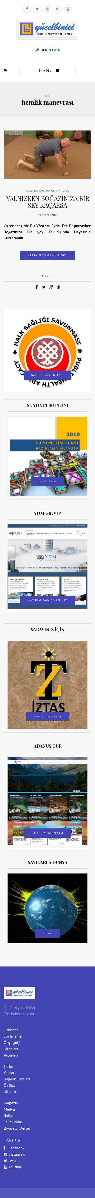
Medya (9, 1109)
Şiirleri (9, 1066)
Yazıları (10, 1072)
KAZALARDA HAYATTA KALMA (47, 190)
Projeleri (11, 1055)
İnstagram (17, 1154)
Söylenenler (13, 1036)
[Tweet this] (44, 287)
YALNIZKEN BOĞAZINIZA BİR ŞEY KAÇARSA (47, 202)
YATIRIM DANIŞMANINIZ (47, 600)
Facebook (16, 1148)
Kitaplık (10, 1091)
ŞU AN (47, 933)
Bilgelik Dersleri (17, 1079)
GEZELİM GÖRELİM (47, 833)
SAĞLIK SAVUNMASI (47, 375)
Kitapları (11, 1049)
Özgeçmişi (12, 1042)
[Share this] (36, 287)
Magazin (11, 1103)
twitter (14, 1160)
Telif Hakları (13, 1122)
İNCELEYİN (47, 481)
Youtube (15, 1167)
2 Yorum (48, 276)
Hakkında (11, 1030)
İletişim (9, 1115)
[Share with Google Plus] (51, 287)
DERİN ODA (50, 50)
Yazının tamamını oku (48, 255)
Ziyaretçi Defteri (17, 1128)
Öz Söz (9, 1085)
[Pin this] (58, 287)
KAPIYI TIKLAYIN (47, 716)
